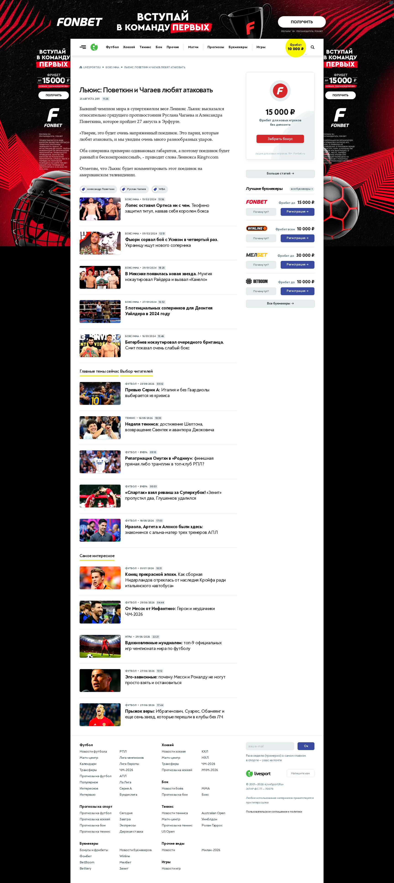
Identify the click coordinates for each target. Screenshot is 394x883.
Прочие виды (173, 843)
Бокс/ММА (112, 67)
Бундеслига (128, 794)
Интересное (89, 788)
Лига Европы (129, 764)
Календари (88, 764)
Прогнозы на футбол (95, 776)
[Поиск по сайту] (315, 47)
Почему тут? (261, 212)
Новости (168, 850)
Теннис (145, 47)
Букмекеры (238, 47)
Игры (261, 47)
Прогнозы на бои (93, 825)
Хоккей (129, 47)
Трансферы (88, 770)
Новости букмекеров (135, 850)
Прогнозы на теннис (95, 831)
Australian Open (213, 813)
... (306, 54)
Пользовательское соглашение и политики (274, 811)
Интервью (87, 794)
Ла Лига (125, 782)
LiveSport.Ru (92, 67)
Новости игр (171, 868)
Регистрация (297, 212)
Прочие (173, 47)
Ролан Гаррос (212, 825)
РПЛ (122, 751)
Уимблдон (209, 819)
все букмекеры (302, 189)
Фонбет (86, 856)
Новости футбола (93, 751)
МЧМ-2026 (210, 770)
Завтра (125, 819)
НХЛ (205, 758)
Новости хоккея (174, 751)
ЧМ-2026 (126, 770)
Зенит (124, 868)
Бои (159, 47)
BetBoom (87, 862)
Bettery (85, 868)
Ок (306, 746)
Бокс (205, 794)
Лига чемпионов (131, 758)
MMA (206, 788)
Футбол (112, 47)
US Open (168, 831)
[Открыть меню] (84, 47)
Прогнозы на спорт (96, 806)
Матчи (193, 47)
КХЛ (205, 751)
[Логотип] (94, 47)
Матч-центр (89, 758)
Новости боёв (172, 788)
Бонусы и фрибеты (94, 850)
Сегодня (125, 813)
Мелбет (125, 862)
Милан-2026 (211, 850)
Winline (124, 856)
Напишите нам (300, 773)
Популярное (89, 782)
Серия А (125, 788)
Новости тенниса (175, 813)
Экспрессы (127, 825)
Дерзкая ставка (131, 831)
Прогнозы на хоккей (95, 819)
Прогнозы (215, 47)
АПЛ (122, 776)
